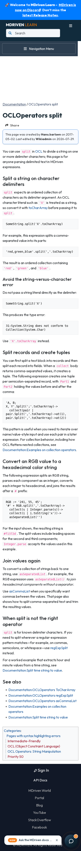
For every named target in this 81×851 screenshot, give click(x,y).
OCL (38, 151)
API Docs (40, 780)
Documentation (14, 104)
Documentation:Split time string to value (32, 670)
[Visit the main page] (21, 24)
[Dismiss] (57, 840)
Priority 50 (16, 756)
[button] (33, 840)
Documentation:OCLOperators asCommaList (42, 701)
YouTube (39, 812)
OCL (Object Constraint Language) (34, 746)
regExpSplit (59, 648)
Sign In (43, 770)
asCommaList (19, 591)
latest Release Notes (40, 15)
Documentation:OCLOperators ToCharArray (41, 690)
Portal (39, 798)
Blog (39, 805)
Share (14, 125)
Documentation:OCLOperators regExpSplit (40, 695)
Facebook (39, 827)
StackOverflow (39, 820)
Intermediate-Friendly (24, 741)
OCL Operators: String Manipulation (34, 751)
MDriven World (39, 790)
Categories (12, 730)
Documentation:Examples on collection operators (39, 450)
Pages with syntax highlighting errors (33, 736)
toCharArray (38, 208)
